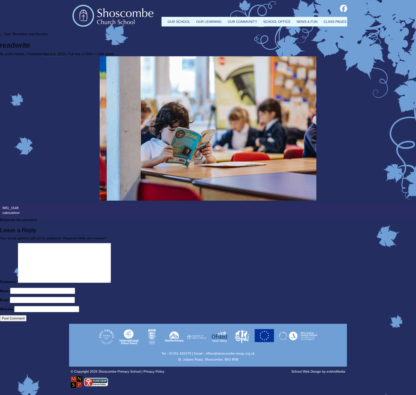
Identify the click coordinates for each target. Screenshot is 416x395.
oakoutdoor (11, 213)
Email (4, 300)
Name (4, 291)
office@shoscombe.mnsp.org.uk (230, 353)
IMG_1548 (10, 208)
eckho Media (14, 54)
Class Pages (335, 22)
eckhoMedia (336, 371)
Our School (179, 22)
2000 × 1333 (94, 54)
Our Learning (209, 22)
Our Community (242, 22)
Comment (9, 282)
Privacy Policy (153, 371)
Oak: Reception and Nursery (24, 34)
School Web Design (306, 371)
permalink (29, 220)
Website (6, 309)
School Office (277, 22)
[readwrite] (208, 128)
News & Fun (307, 22)
